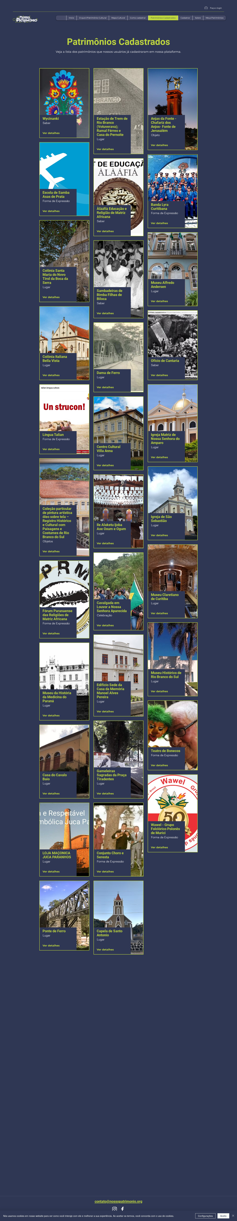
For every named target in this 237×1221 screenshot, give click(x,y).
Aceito (223, 1215)
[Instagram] (114, 1209)
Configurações (205, 1215)
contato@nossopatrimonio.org (118, 1201)
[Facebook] (122, 1209)
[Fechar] (233, 1215)
